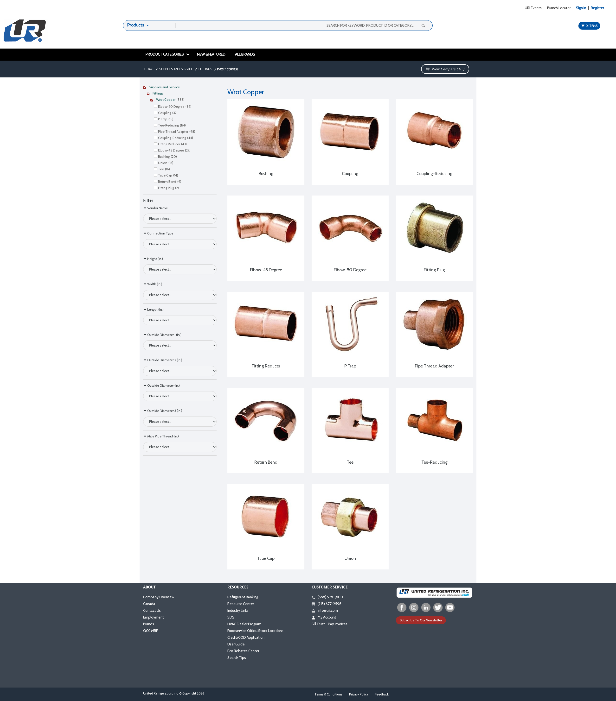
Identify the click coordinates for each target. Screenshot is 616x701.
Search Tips (236, 658)
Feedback (382, 694)
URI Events (533, 8)
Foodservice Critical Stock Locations (255, 631)
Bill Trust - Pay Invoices (329, 624)
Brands (148, 624)
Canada (149, 604)
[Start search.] (423, 25)
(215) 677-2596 (329, 604)
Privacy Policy (358, 694)
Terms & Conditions (328, 694)
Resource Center (240, 604)
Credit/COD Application (245, 637)
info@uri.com (328, 610)
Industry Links (238, 610)
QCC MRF (150, 631)
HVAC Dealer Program (244, 624)
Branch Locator (559, 8)
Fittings (205, 69)
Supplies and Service (176, 69)
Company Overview (158, 597)
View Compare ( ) (447, 69)
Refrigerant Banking (242, 597)
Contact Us (152, 610)
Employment (153, 617)
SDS (230, 617)
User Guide (236, 644)
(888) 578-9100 (330, 597)
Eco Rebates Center (243, 651)
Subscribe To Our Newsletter (421, 620)
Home (149, 69)
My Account (327, 617)
